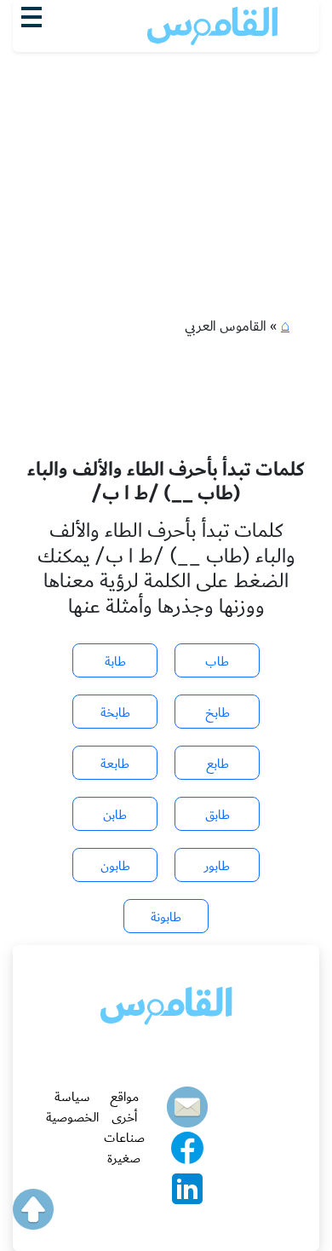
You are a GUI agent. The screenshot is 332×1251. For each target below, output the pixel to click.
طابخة (115, 712)
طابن (115, 815)
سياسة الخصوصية (72, 1107)
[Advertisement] (166, 146)
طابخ (217, 712)
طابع (217, 763)
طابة (115, 661)
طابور (217, 866)
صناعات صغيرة (124, 1148)
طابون (115, 866)
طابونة (166, 917)
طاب (217, 661)
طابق (217, 815)
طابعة (114, 763)
